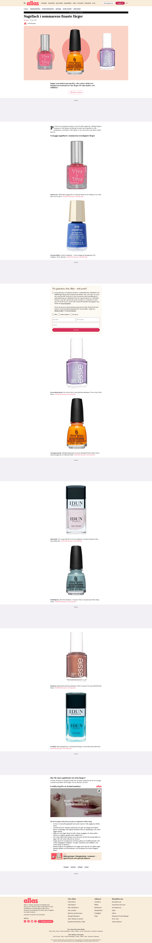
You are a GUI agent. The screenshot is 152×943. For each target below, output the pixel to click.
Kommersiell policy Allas (76, 922)
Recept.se (75, 314)
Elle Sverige (52, 931)
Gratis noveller (67, 9)
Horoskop (88, 3)
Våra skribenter (73, 907)
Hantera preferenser (75, 913)
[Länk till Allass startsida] (33, 3)
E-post (55, 325)
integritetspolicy (66, 303)
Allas (55, 314)
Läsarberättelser (35, 9)
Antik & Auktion (64, 314)
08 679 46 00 (95, 941)
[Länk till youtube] (32, 921)
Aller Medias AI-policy (75, 919)
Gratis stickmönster (48, 9)
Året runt (115, 919)
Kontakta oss (116, 902)
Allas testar (77, 9)
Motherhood (87, 931)
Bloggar (80, 3)
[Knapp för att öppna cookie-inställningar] (126, 3)
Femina (72, 931)
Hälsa (96, 905)
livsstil (86, 867)
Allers (114, 913)
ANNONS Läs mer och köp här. (72, 196)
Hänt (57, 931)
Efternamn (80, 319)
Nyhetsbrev (72, 902)
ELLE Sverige (56, 936)
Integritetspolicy (74, 916)
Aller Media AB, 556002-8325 (67, 941)
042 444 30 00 (70, 939)
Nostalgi (58, 9)
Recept (81, 931)
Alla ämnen (72, 905)
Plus (93, 3)
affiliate (80, 867)
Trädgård (51, 3)
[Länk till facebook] (25, 921)
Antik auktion (117, 922)
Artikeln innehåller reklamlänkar (76, 12)
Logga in (120, 3)
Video (74, 3)
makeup (66, 867)
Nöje (96, 916)
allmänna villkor (59, 311)
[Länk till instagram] (28, 921)
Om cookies (72, 910)
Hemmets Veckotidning (120, 916)
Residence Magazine (97, 931)
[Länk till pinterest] (35, 921)
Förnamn (55, 319)
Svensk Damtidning (65, 931)
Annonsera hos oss (118, 905)
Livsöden (44, 3)
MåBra (77, 931)
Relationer (59, 3)
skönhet (26, 20)
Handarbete (67, 3)
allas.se (99, 939)
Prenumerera (108, 3)
